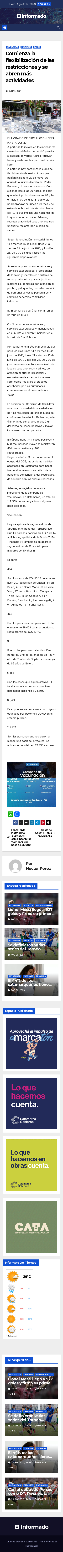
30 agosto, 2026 (21, 1388)
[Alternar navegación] (32, 27)
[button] (58, 27)
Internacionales (44, 905)
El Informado (31, 16)
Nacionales (41, 1485)
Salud (37, 47)
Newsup (50, 1541)
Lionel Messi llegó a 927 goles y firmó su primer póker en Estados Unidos (31, 913)
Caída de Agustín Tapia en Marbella (43, 833)
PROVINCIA (26, 47)
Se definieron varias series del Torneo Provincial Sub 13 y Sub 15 (31, 949)
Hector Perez (38, 868)
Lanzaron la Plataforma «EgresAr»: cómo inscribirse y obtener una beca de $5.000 (21, 838)
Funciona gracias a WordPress (22, 1541)
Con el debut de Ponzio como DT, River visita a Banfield (30, 1493)
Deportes (28, 905)
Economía (28, 976)
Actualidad (12, 47)
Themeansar (31, 1546)
